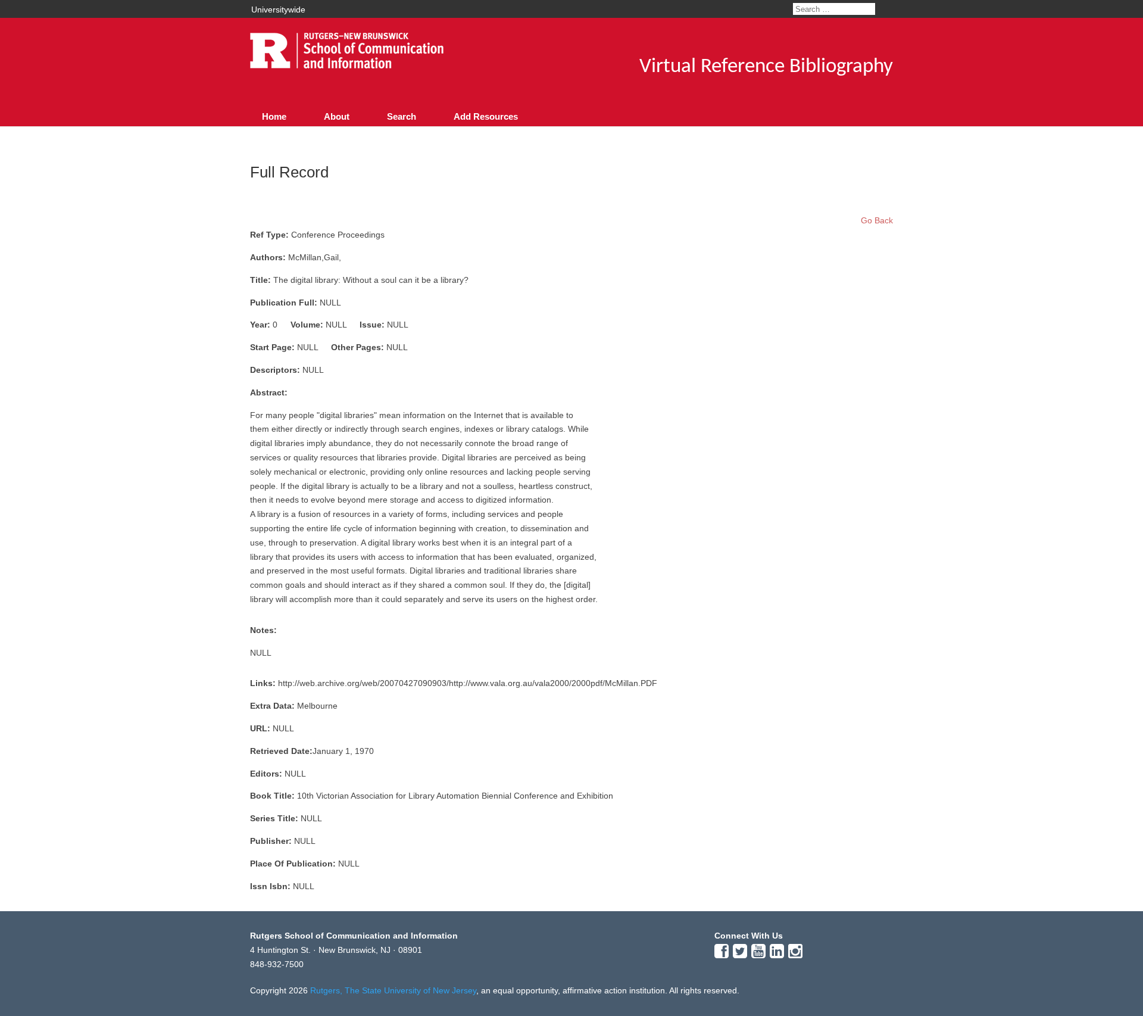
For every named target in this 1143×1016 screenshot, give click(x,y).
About (336, 116)
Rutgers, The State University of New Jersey (393, 990)
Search (401, 116)
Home (274, 116)
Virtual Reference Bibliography (766, 67)
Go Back (877, 220)
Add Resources (486, 116)
